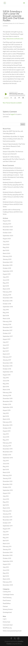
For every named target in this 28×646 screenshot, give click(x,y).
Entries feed (6, 622)
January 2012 (7, 514)
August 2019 (6, 274)
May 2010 (6, 573)
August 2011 (6, 529)
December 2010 (8, 552)
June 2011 (6, 534)
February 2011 (7, 546)
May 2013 (6, 466)
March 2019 (6, 289)
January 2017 (7, 360)
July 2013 (6, 460)
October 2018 (7, 304)
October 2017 (7, 333)
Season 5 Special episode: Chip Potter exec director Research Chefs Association (14, 146)
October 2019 (7, 268)
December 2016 (7, 363)
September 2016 (8, 372)
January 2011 (7, 549)
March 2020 (6, 253)
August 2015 (6, 410)
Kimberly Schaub (8, 23)
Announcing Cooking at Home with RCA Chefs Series (13, 204)
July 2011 (5, 531)
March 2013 (6, 472)
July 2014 (6, 434)
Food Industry (7, 597)
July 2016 (6, 378)
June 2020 (6, 244)
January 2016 (7, 395)
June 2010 (6, 570)
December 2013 (7, 449)
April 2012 (6, 505)
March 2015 (6, 419)
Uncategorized (7, 612)
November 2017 (7, 330)
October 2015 (7, 404)
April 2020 (6, 250)
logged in (13, 114)
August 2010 (7, 564)
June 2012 (6, 499)
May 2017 (6, 348)
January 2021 (7, 224)
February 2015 (7, 422)
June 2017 (6, 345)
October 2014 (7, 428)
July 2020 (6, 241)
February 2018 (7, 321)
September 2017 (8, 336)
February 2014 (7, 443)
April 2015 (6, 416)
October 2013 (7, 455)
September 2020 (8, 235)
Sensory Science (8, 609)
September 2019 (8, 271)
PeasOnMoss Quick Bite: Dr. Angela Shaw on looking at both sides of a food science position (13, 139)
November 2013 (7, 452)
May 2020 (6, 247)
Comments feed (7, 625)
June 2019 (6, 280)
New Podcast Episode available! (12, 103)
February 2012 (7, 511)
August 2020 (7, 238)
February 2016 (7, 392)
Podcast (21, 23)
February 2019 (7, 292)
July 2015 (6, 413)
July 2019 (6, 277)
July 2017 (6, 342)
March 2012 (6, 508)
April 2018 (6, 315)
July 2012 (6, 496)
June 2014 (6, 437)
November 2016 (7, 366)
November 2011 (7, 520)
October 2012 (7, 487)
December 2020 (8, 227)
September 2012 (8, 490)
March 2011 (6, 543)
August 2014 (6, 431)
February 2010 (7, 582)
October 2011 (7, 523)
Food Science (7, 600)
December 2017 (7, 327)
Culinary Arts (7, 591)
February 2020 (7, 256)
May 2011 (5, 537)
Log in (4, 619)
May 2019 (6, 283)
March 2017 (6, 354)
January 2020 (7, 259)
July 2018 (6, 309)
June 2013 (6, 463)
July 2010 (6, 567)
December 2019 (7, 262)
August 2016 (6, 375)
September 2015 (8, 407)
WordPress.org (7, 628)
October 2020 (7, 232)
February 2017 (7, 357)
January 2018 (7, 324)
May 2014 (6, 440)
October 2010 (7, 558)
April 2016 (6, 386)
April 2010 (6, 576)
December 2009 (8, 585)
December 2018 (7, 298)
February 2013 (7, 475)
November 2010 (7, 555)
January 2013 (7, 478)
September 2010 (8, 561)
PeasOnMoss (7, 603)
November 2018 (7, 301)
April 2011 (6, 540)
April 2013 (6, 469)
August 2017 (6, 339)
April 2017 (6, 351)
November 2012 (7, 484)
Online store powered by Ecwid (12, 631)
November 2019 (7, 265)
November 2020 (8, 230)
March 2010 (6, 579)
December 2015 (7, 398)
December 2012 (7, 481)
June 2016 (6, 381)
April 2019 (6, 286)
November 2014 (7, 425)
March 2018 (6, 318)
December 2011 (7, 517)
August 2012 (6, 493)
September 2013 (8, 458)
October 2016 (7, 369)
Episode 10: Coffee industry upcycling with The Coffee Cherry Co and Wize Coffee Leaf (14, 159)
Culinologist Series (8, 594)
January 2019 (7, 295)
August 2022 (7, 221)
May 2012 (6, 502)
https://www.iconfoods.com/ (14, 38)
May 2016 (6, 384)
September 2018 (8, 306)
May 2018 (6, 312)
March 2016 (6, 389)
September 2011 (7, 526)
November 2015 (7, 401)
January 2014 (7, 446)
